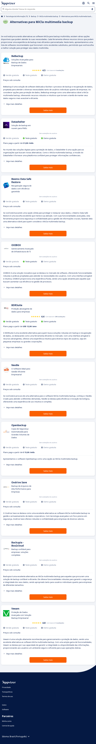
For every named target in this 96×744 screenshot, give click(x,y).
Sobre (4, 705)
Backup (33, 16)
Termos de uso (7, 696)
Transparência (7, 692)
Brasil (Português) (18, 736)
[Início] (2, 16)
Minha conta (6, 721)
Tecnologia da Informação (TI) (17, 16)
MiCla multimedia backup (48, 16)
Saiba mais (48, 110)
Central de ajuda (8, 726)
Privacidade (6, 687)
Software (5, 709)
